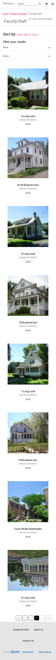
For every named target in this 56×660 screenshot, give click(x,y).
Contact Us (28, 641)
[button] (27, 47)
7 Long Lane (28, 391)
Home (5, 14)
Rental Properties (18, 14)
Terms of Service (44, 652)
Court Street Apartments (28, 528)
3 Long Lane (28, 597)
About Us (38, 630)
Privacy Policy (27, 652)
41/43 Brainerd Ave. (28, 185)
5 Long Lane (28, 253)
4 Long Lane (28, 116)
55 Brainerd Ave (28, 322)
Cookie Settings (21, 630)
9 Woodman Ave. (28, 460)
